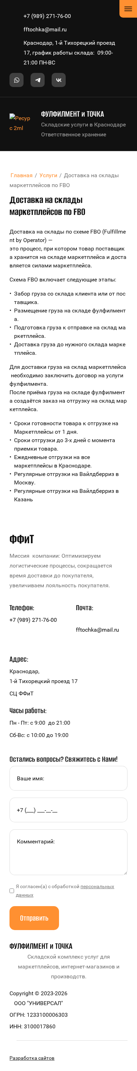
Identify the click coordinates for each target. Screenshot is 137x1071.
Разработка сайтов (31, 1058)
